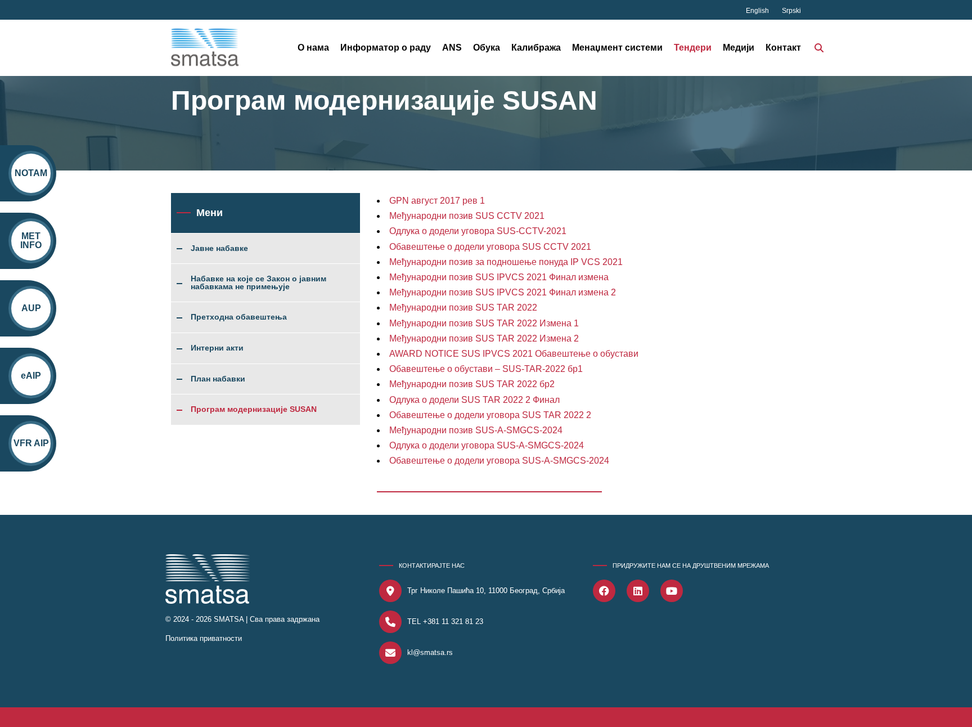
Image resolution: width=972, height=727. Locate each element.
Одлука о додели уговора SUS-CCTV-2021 (477, 231)
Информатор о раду (385, 47)
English (758, 11)
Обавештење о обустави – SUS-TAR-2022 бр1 (486, 369)
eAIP (31, 375)
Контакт (783, 47)
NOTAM (31, 173)
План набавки (218, 379)
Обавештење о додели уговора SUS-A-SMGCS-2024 (499, 460)
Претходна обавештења (239, 317)
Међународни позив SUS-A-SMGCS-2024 (475, 430)
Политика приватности (203, 638)
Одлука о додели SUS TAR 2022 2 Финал (474, 400)
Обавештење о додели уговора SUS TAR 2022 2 (490, 415)
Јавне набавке (219, 249)
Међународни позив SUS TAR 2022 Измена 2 (484, 338)
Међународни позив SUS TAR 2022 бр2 (472, 384)
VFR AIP (31, 443)
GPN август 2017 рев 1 (437, 200)
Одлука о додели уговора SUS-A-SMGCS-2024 (486, 445)
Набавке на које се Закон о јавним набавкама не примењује (258, 282)
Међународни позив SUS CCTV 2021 (466, 216)
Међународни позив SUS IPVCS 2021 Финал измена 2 (502, 292)
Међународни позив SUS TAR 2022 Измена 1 (484, 323)
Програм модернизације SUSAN (254, 410)
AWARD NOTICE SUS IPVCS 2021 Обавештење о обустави (513, 353)
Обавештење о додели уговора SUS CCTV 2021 (490, 247)
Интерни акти (217, 348)
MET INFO (31, 240)
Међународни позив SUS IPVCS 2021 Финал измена (499, 277)
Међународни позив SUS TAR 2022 (463, 307)
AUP (31, 308)
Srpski (791, 11)
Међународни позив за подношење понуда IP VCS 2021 (506, 262)
